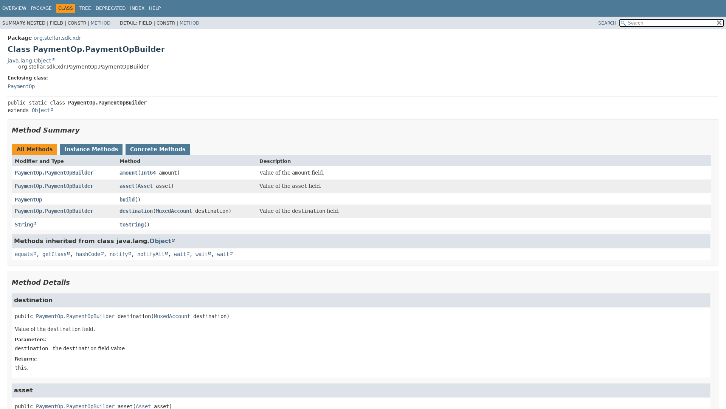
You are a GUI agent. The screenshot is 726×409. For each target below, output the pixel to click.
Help (155, 8)
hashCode (88, 254)
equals (24, 254)
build (127, 200)
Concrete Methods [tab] (157, 149)
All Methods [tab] (35, 149)
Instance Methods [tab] (91, 149)
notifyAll (150, 254)
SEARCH (607, 23)
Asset (145, 186)
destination (136, 211)
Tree (85, 8)
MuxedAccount (174, 211)
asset (127, 186)
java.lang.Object (29, 61)
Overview (14, 8)
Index (137, 8)
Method (100, 23)
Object (41, 110)
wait (180, 254)
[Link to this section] (85, 130)
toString (131, 225)
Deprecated (111, 8)
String (24, 225)
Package (41, 8)
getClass (54, 254)
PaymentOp (21, 86)
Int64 (148, 173)
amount (128, 173)
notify (119, 254)
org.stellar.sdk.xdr (57, 38)
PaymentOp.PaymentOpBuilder (54, 173)
